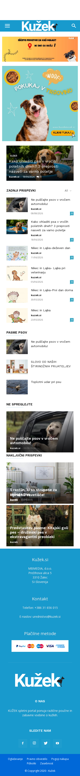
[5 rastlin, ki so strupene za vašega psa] (40, 483)
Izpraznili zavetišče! (27, 495)
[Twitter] (46, 743)
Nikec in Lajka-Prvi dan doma (52, 290)
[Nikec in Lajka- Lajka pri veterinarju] (17, 273)
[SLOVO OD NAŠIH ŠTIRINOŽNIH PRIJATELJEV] (17, 367)
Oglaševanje (15, 759)
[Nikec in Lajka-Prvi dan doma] (17, 295)
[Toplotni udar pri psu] (17, 387)
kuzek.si (14, 176)
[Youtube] (57, 743)
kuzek (14, 500)
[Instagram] (34, 743)
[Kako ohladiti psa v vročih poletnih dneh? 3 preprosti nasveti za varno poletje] (17, 227)
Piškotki (31, 763)
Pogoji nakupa (60, 759)
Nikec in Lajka (41, 310)
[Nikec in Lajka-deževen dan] (17, 253)
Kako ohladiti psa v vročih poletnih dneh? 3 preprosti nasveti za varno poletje (33, 166)
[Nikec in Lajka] (17, 315)
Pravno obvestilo (37, 759)
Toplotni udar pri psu (46, 382)
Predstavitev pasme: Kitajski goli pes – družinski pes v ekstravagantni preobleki (39, 532)
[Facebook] (23, 743)
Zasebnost (46, 763)
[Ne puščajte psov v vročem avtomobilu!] (17, 204)
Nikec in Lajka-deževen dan (50, 248)
